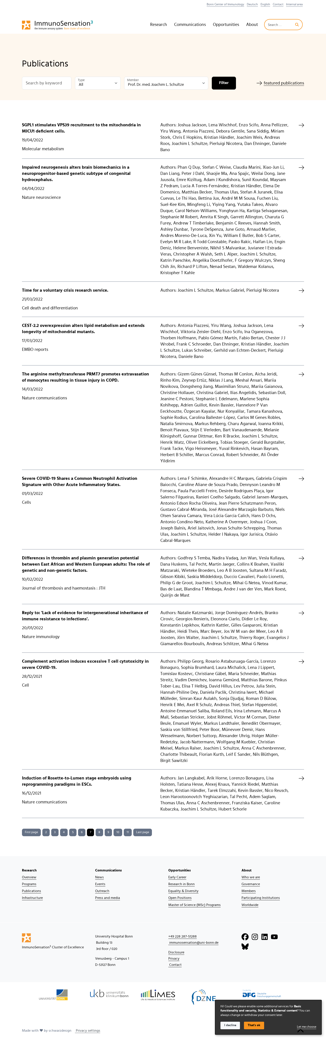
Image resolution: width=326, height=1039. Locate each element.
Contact (278, 4)
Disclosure (176, 952)
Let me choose (306, 1026)
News (99, 877)
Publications (31, 891)
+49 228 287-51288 (182, 936)
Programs (29, 884)
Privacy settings (87, 1030)
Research (158, 24)
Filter (224, 83)
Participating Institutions (261, 898)
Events (100, 884)
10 (117, 832)
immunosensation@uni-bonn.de (193, 942)
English (265, 4)
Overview (29, 877)
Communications (190, 24)
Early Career (177, 877)
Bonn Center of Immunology (225, 4)
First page (31, 832)
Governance (251, 884)
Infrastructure (32, 898)
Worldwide (250, 905)
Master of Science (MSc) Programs (194, 905)
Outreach (102, 891)
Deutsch (252, 4)
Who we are (251, 877)
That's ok (254, 1025)
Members (249, 891)
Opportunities (226, 24)
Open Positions (180, 898)
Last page (142, 832)
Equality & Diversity (183, 891)
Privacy (173, 958)
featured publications (284, 83)
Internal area (294, 4)
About (252, 24)
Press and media (107, 898)
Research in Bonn (181, 884)
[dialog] (268, 1017)
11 (128, 832)
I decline (230, 1025)
